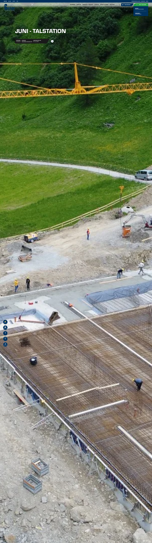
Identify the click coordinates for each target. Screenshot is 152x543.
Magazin (143, 1)
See (17, 1)
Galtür (5, 1)
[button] (119, 4)
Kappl (14, 1)
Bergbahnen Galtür (136, 1)
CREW (147, 1)
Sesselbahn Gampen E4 (27, 41)
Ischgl (9, 1)
